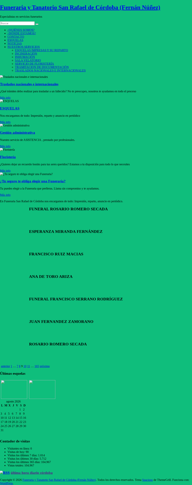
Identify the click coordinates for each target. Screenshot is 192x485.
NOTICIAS (15, 43)
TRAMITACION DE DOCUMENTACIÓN (42, 67)
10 (24, 366)
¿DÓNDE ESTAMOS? (22, 33)
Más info (5, 97)
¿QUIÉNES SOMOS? (21, 30)
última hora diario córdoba (32, 473)
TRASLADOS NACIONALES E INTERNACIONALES (50, 70)
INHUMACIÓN (25, 57)
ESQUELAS (15, 40)
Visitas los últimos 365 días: (24, 462)
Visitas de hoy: (17, 451)
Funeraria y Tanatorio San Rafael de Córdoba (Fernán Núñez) (80, 7)
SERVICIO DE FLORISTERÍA (34, 63)
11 (28, 366)
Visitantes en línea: (19, 448)
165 (36, 366)
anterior (5, 366)
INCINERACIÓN (26, 53)
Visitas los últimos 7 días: (23, 455)
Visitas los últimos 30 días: (24, 458)
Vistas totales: (16, 465)
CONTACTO (16, 36)
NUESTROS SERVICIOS (24, 46)
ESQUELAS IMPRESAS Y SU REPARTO (41, 50)
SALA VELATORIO (28, 60)
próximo (45, 366)
